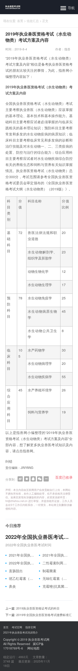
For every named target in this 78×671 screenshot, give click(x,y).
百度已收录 (64, 477)
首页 (20, 21)
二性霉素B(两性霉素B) (55, 563)
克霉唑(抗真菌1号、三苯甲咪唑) (55, 586)
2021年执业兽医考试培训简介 (20, 632)
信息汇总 (33, 21)
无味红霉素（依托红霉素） (55, 578)
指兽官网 (30, 627)
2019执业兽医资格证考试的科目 (38, 608)
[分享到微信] (39, 478)
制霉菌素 (49, 571)
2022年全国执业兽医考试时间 (39, 537)
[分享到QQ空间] (26, 478)
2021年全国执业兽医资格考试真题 (55, 555)
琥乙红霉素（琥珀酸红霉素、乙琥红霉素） (22, 578)
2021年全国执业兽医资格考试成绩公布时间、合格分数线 (22, 555)
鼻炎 (12, 586)
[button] (67, 7)
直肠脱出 (16, 571)
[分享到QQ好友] (33, 478)
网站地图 (33, 648)
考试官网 (17, 627)
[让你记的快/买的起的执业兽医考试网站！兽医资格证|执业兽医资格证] (10, 7)
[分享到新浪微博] (20, 478)
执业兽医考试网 (38, 639)
